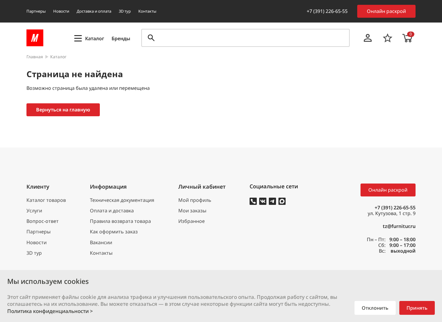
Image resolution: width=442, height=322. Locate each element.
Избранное (191, 221)
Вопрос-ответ (42, 221)
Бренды (121, 38)
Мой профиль (194, 200)
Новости (61, 11)
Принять (417, 308)
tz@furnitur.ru (399, 226)
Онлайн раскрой (386, 11)
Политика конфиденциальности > (50, 311)
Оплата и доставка (112, 211)
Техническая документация (122, 200)
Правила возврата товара (120, 221)
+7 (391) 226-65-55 (327, 11)
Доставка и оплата (94, 11)
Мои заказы (192, 211)
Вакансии (101, 242)
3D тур (125, 11)
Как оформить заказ (114, 232)
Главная (34, 56)
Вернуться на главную (63, 109)
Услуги (34, 211)
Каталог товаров (46, 200)
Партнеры (36, 11)
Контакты (147, 11)
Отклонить (375, 308)
